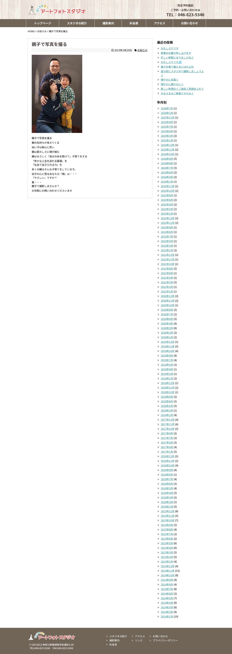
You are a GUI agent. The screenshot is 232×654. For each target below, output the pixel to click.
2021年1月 (167, 291)
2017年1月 (167, 452)
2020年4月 (167, 323)
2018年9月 (167, 397)
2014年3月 (167, 607)
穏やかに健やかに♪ (172, 84)
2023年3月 (167, 209)
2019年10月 (167, 351)
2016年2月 (167, 502)
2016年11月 (167, 461)
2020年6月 (167, 319)
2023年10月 (167, 191)
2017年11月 (167, 424)
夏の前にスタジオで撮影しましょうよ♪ (182, 73)
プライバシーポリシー (165, 640)
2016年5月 (167, 488)
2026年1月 (167, 113)
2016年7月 (167, 479)
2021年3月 (167, 282)
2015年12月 (167, 511)
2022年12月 (167, 218)
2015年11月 (167, 516)
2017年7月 (167, 438)
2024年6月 (167, 172)
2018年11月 (167, 387)
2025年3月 (167, 136)
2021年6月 (167, 273)
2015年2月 (167, 557)
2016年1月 (167, 506)
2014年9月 (167, 580)
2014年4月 (167, 603)
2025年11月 (167, 117)
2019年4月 (167, 369)
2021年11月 (167, 259)
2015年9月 (167, 525)
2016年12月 (167, 456)
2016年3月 (167, 497)
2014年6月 (167, 593)
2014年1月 (167, 616)
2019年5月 (167, 365)
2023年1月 (167, 213)
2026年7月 (167, 108)
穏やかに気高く (169, 79)
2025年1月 (167, 140)
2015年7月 (167, 534)
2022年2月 (167, 246)
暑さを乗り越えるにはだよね (177, 67)
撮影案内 (108, 23)
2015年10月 (167, 520)
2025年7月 (167, 126)
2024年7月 (167, 168)
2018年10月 (167, 392)
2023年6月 (167, 200)
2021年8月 (167, 268)
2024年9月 (167, 159)
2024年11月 (167, 149)
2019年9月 (167, 355)
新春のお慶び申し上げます (176, 53)
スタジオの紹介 (77, 23)
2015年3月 (167, 552)
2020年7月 (167, 314)
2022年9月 (167, 227)
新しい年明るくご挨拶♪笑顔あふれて (182, 89)
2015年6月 (167, 539)
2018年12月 (167, 383)
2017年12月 (167, 419)
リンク (138, 640)
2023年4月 (167, 204)
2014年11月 (167, 571)
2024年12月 (167, 145)
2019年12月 (167, 342)
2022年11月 (167, 223)
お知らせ (142, 50)
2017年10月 (167, 429)
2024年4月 (167, 177)
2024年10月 (167, 154)
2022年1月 (167, 250)
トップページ (42, 23)
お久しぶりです (169, 48)
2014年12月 (167, 566)
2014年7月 (167, 589)
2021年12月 (167, 255)
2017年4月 (167, 447)
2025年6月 (167, 131)
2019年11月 (167, 346)
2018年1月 (167, 415)
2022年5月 (167, 241)
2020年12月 (167, 296)
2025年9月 (167, 122)
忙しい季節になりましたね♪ (177, 57)
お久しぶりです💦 (171, 62)
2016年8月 (167, 474)
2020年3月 (167, 328)
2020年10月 (167, 305)
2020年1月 (167, 337)
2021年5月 (167, 278)
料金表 (134, 23)
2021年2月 (167, 287)
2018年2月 (167, 410)
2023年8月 (167, 195)
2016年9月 (167, 470)
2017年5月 (167, 442)
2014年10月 (167, 575)
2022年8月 (167, 232)
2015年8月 (167, 529)
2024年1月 (167, 181)
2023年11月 (167, 186)
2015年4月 (167, 548)
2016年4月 (167, 493)
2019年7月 (167, 360)
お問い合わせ (189, 23)
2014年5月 (167, 598)
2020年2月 (167, 332)
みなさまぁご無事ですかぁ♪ (177, 93)
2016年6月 (167, 484)
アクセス (159, 23)
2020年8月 (167, 310)
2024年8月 (167, 163)
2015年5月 (167, 543)
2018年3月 (167, 406)
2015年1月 (167, 561)
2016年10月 (167, 465)
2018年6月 (167, 401)
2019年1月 (167, 378)
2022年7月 (167, 236)
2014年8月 (167, 584)
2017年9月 (167, 433)
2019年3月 (167, 374)
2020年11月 (167, 300)
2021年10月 (167, 264)
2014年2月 (167, 612)
